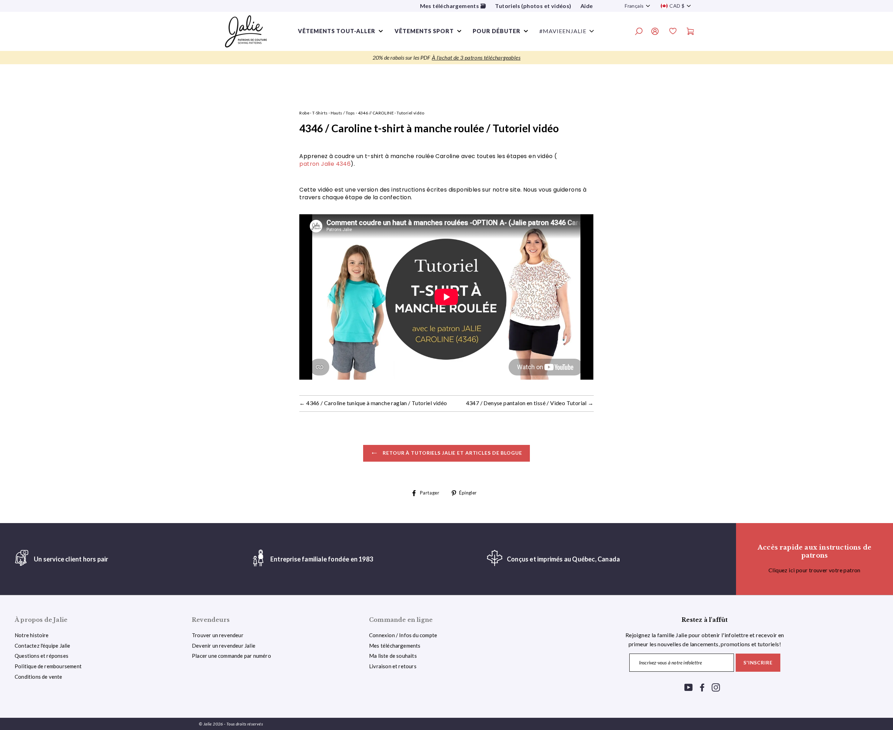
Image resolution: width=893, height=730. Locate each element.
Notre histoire (32, 635)
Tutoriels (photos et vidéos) (533, 5)
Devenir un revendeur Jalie (223, 645)
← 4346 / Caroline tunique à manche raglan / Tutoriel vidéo (373, 403)
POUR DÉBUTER (496, 31)
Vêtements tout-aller (336, 31)
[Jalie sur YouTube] (688, 687)
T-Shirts (320, 113)
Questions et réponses (41, 656)
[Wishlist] (673, 32)
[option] (446, 57)
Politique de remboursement (48, 666)
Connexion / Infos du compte (403, 635)
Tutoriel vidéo (411, 113)
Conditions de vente (38, 676)
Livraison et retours (393, 666)
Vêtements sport (424, 31)
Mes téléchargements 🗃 (453, 5)
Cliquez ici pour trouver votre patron (814, 570)
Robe (304, 113)
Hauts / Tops (343, 113)
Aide (586, 5)
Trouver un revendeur (217, 635)
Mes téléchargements (395, 645)
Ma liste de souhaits (393, 656)
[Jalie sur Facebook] (702, 687)
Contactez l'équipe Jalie (42, 645)
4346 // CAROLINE (376, 113)
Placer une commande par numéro (231, 656)
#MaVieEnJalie (562, 31)
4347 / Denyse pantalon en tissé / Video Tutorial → (530, 403)
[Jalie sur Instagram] (716, 687)
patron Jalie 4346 (325, 164)
